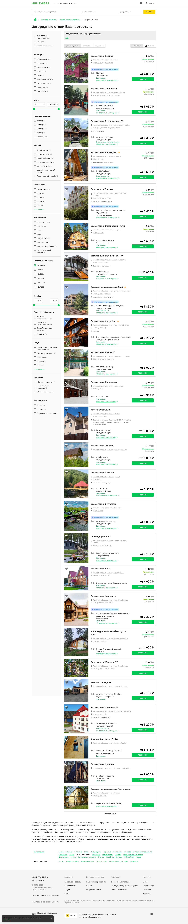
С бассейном (129, 857)
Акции (67, 890)
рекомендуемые (72, 46)
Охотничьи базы (87, 861)
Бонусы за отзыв (93, 890)
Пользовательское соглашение (45, 895)
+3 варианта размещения (106, 144)
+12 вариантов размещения (106, 217)
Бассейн (42, 361)
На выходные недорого (87, 857)
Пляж (41, 365)
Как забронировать (72, 882)
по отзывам (87, 46)
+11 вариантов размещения (106, 113)
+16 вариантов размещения (106, 731)
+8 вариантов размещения (106, 344)
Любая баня (44, 189)
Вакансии (147, 890)
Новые (138, 857)
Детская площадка (46, 382)
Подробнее (142, 79)
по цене (98, 46)
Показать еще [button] (39, 209)
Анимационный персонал (43, 387)
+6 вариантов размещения (106, 806)
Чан (40, 205)
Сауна (41, 197)
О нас (145, 882)
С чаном (101, 857)
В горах (42, 409)
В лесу (41, 405)
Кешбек (89, 886)
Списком (137, 46)
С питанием (117, 852)
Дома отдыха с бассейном (133, 854)
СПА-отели (96, 854)
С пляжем (78, 852)
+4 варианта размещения (106, 247)
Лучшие (119, 857)
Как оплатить (70, 886)
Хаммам (42, 201)
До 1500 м (41, 287)
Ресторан (42, 357)
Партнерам (115, 877)
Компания (147, 877)
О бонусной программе (96, 882)
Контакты (147, 894)
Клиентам (68, 877)
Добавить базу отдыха (120, 882)
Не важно (41, 265)
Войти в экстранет (119, 890)
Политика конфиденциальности (45, 902)
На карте (151, 46)
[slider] (34, 109)
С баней (118, 854)
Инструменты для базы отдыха (124, 886)
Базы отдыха (39, 852)
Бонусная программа (95, 877)
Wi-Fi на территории (46, 353)
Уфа (66, 38)
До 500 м (41, 278)
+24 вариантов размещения (106, 178)
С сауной (69, 852)
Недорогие (107, 852)
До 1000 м (41, 283)
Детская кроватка (46, 392)
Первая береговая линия (48, 413)
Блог (66, 894)
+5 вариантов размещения (106, 279)
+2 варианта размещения (106, 401)
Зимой (61, 852)
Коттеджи (124, 861)
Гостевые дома (101, 861)
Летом (71, 854)
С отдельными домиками (142, 852)
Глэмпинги (134, 861)
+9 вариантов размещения (106, 80)
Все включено (107, 854)
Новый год (110, 857)
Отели (61, 861)
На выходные (96, 852)
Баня (41, 193)
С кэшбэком (63, 854)
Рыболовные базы (72, 861)
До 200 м (41, 274)
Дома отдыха (63, 857)
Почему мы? (148, 886)
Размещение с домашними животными (48, 348)
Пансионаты (114, 861)
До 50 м (41, 270)
